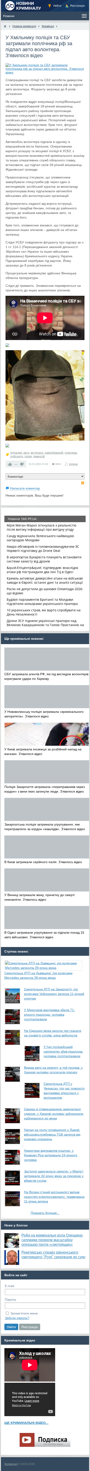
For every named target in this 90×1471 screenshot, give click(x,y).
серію (28, 456)
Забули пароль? (17, 1318)
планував (71, 452)
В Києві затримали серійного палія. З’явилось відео (43, 862)
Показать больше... (45, 1213)
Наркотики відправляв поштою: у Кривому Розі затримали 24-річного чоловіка (50, 1155)
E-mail (9, 1286)
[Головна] (5, 26)
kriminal (73, 464)
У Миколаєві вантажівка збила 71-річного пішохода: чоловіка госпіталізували (49, 1014)
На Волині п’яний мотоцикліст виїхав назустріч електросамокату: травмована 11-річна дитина (54, 1196)
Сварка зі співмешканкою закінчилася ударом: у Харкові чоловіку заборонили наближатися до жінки (53, 1113)
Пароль (10, 1299)
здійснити (16, 456)
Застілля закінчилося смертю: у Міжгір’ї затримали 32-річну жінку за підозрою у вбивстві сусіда (54, 1175)
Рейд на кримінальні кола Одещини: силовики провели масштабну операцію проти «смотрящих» (52, 1239)
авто (26, 452)
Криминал (11, 1464)
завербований (54, 452)
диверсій (39, 456)
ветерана (37, 452)
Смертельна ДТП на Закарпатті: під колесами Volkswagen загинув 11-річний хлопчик (54, 993)
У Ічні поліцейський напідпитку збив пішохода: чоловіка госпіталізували (63, 1051)
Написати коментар (25, 488)
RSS (82, 482)
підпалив (16, 452)
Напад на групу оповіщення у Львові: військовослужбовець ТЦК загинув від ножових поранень (52, 1134)
